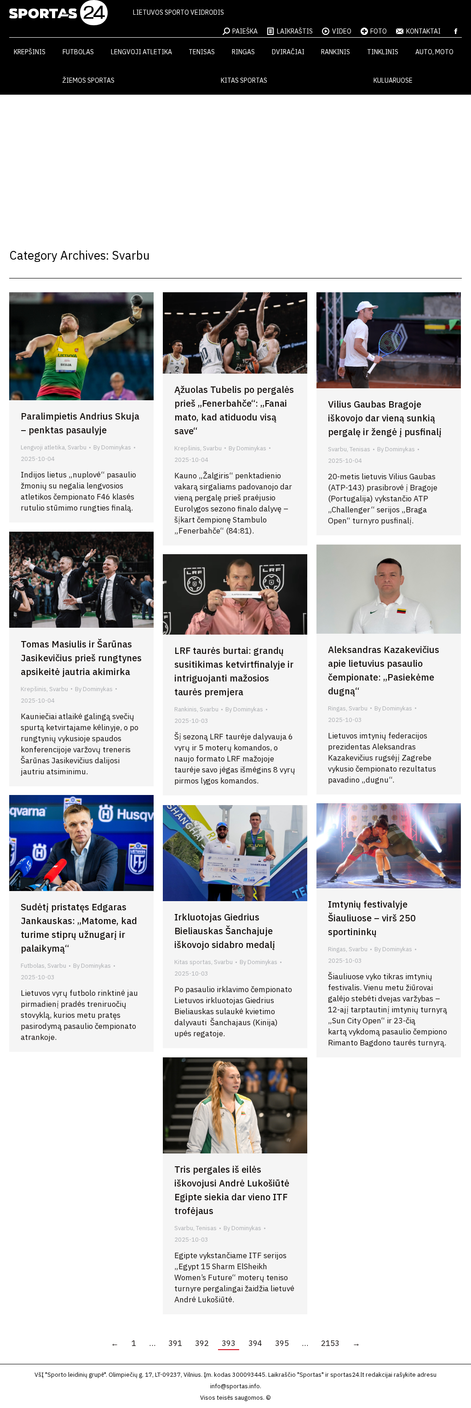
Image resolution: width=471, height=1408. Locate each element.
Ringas (337, 708)
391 (175, 1343)
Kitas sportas (192, 962)
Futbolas (33, 966)
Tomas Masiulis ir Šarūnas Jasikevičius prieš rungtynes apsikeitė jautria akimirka (81, 658)
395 (282, 1343)
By (112, 447)
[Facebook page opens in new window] (456, 31)
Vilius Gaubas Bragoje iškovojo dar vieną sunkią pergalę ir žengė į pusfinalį (385, 418)
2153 (330, 1343)
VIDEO (341, 31)
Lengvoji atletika (43, 447)
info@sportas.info (235, 1386)
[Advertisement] (235, 163)
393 (229, 1343)
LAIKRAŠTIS (295, 31)
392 (202, 1343)
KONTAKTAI (423, 31)
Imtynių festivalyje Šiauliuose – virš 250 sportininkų (372, 918)
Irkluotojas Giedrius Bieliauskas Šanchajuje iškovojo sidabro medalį (224, 931)
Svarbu (77, 447)
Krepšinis (187, 448)
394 (255, 1343)
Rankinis (185, 709)
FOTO (378, 31)
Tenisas (360, 449)
